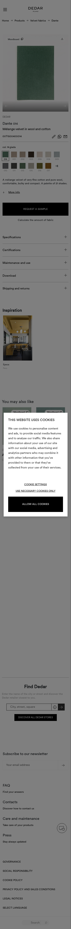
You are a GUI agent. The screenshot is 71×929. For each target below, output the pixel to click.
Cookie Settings (35, 484)
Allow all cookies (35, 504)
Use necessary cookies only (36, 491)
